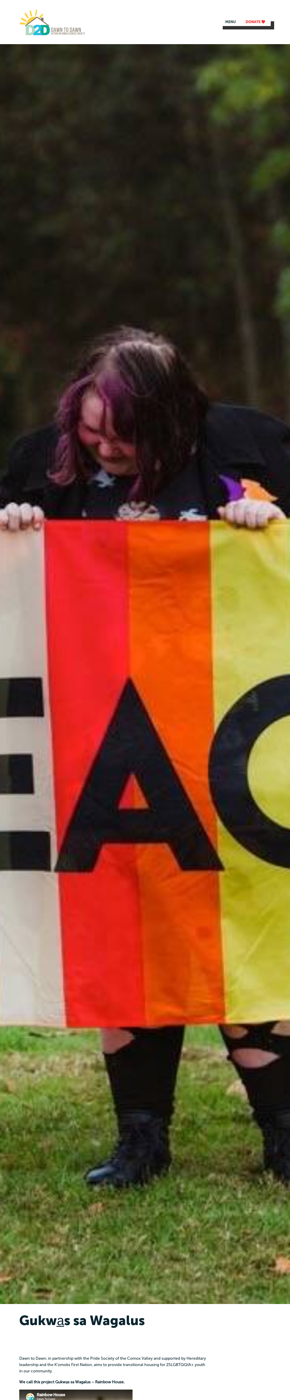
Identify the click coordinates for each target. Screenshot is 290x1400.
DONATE (253, 22)
